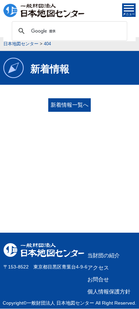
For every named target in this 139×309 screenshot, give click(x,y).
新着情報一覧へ (69, 105)
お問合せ (98, 279)
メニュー (129, 10)
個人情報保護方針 (109, 291)
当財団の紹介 (103, 255)
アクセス (98, 268)
